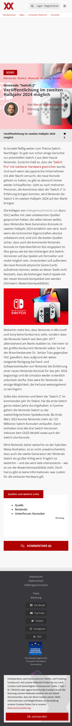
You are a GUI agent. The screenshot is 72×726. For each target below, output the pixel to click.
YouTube (39, 613)
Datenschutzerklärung (19, 708)
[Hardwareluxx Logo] (9, 6)
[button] (65, 291)
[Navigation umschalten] (2, 13)
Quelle (19, 505)
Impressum (36, 576)
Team (36, 593)
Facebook (39, 605)
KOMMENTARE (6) (39, 546)
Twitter (39, 621)
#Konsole (34, 78)
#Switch (22, 78)
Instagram (39, 628)
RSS (39, 636)
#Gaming (46, 78)
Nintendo (21, 509)
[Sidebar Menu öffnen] (65, 6)
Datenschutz (36, 580)
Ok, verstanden (37, 716)
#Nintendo (10, 78)
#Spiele (56, 78)
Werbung (36, 597)
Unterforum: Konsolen (30, 514)
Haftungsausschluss (36, 585)
